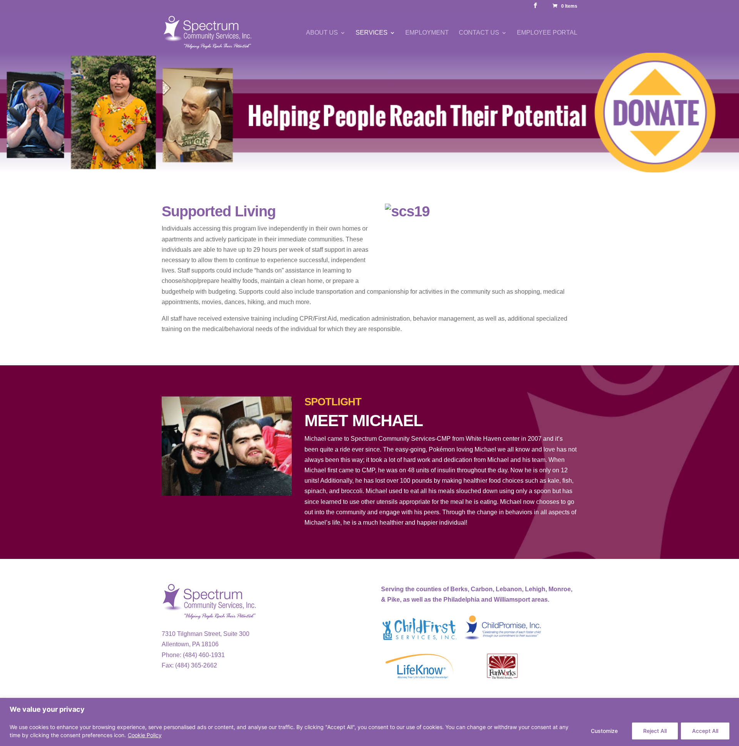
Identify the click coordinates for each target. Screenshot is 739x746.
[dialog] (369, 722)
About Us (322, 33)
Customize (604, 731)
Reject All (655, 731)
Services (372, 33)
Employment (427, 33)
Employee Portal (547, 33)
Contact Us (479, 33)
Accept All (705, 731)
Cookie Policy (145, 735)
